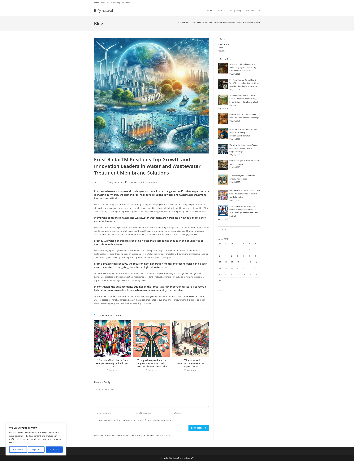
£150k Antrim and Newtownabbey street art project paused (190, 363)
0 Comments (151, 182)
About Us (104, 2)
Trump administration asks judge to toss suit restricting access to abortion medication (151, 363)
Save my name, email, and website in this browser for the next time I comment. (134, 420)
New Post (126, 2)
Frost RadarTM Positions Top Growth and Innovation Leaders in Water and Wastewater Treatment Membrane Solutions (241, 22)
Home (96, 2)
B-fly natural (103, 10)
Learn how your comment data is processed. (151, 435)
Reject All (36, 449)
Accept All (54, 449)
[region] (36, 439)
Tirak (100, 182)
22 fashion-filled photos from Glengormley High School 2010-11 (112, 363)
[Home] (178, 22)
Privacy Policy (115, 2)
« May (220, 290)
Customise (18, 449)
